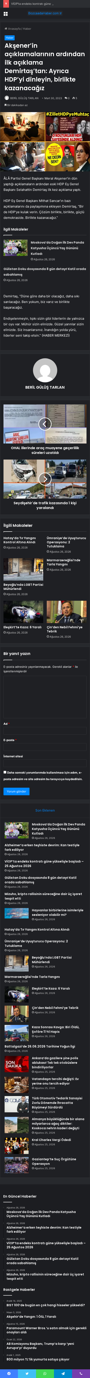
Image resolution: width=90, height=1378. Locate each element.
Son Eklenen (45, 810)
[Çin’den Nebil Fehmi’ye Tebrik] (67, 612)
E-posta (10, 740)
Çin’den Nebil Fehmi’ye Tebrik (65, 629)
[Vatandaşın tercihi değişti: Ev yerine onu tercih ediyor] (17, 1085)
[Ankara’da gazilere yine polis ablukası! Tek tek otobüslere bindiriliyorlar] (17, 1064)
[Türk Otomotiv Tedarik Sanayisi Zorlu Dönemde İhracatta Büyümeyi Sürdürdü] (17, 1104)
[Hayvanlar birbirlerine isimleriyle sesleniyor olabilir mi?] (17, 916)
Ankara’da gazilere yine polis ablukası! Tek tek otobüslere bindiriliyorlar (55, 1062)
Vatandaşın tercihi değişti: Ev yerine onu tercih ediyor (55, 1081)
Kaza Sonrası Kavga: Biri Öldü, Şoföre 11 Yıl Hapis (56, 1029)
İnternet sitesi (13, 756)
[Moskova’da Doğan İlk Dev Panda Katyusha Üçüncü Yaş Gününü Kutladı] (15, 248)
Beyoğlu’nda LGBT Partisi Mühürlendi (23, 587)
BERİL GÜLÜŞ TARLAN (24, 98)
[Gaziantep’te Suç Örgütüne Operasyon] (17, 1165)
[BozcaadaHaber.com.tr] (45, 13)
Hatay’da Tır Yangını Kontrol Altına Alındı (19, 540)
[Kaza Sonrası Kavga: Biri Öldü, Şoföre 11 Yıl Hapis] (17, 1033)
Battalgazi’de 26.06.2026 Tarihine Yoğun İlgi (40, 1046)
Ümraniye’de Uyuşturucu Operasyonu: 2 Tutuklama (66, 542)
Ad (6, 723)
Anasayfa (14, 28)
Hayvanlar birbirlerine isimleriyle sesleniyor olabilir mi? (57, 912)
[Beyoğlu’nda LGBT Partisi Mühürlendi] (23, 569)
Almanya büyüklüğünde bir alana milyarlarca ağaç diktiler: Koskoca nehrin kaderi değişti (58, 1123)
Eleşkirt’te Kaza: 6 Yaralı (22, 627)
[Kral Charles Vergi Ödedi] (17, 1146)
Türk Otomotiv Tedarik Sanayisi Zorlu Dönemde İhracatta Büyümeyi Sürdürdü (57, 1103)
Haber (27, 28)
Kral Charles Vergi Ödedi (51, 1140)
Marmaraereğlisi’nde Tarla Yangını (63, 562)
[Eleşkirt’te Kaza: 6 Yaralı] (23, 612)
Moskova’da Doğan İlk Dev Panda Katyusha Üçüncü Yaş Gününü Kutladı (57, 248)
